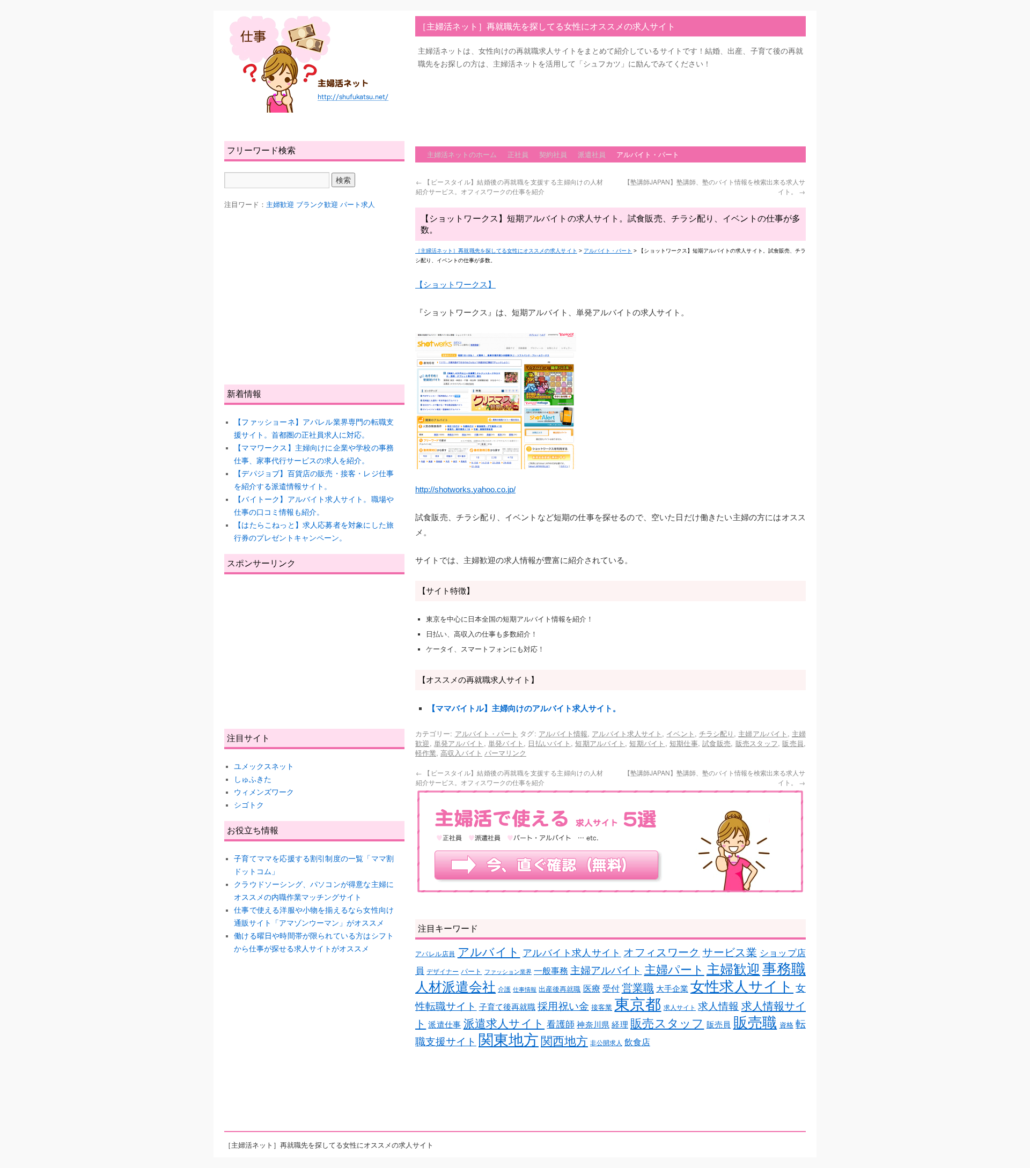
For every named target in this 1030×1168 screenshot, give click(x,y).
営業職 (638, 987)
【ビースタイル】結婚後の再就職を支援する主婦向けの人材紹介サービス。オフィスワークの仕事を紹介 (509, 186)
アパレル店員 (435, 953)
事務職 (784, 969)
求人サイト (680, 1007)
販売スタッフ (756, 743)
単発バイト (506, 743)
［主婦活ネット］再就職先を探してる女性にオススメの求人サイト (546, 26)
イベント (680, 733)
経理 (620, 1025)
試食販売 (716, 743)
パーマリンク (505, 753)
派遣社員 (592, 154)
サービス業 (729, 952)
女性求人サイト (741, 987)
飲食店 (637, 1042)
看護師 (561, 1024)
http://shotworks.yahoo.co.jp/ (465, 489)
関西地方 (564, 1041)
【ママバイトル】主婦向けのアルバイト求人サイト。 (524, 708)
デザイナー (442, 971)
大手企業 (672, 989)
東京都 (637, 1004)
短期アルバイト (600, 743)
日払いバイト (549, 743)
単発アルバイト (459, 743)
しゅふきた (252, 779)
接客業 (601, 1007)
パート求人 (357, 205)
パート (471, 971)
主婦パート (674, 970)
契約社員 (553, 154)
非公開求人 (606, 1042)
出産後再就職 (559, 989)
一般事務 (551, 970)
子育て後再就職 (507, 1007)
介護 (504, 989)
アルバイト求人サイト (627, 733)
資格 (786, 1025)
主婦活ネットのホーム (462, 154)
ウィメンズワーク (264, 792)
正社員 (517, 154)
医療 (591, 988)
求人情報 (718, 1006)
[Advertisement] (610, 102)
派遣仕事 (444, 1025)
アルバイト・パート (647, 154)
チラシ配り (716, 733)
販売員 (793, 743)
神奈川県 (593, 1025)
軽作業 (425, 753)
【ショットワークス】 (455, 284)
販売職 (755, 1022)
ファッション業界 (508, 972)
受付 (611, 988)
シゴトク (249, 805)
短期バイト (647, 743)
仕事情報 (524, 989)
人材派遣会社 (455, 986)
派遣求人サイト (504, 1023)
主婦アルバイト (763, 733)
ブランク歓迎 (317, 205)
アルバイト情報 (563, 733)
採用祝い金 (563, 1006)
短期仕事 (684, 743)
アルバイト (489, 952)
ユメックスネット (264, 766)
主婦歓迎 (733, 969)
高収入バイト (461, 753)
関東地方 (509, 1040)
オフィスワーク (661, 952)
